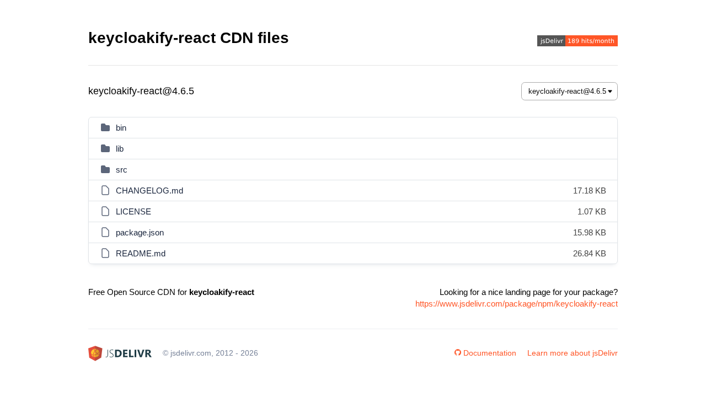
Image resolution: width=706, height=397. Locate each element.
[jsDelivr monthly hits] (577, 42)
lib (120, 148)
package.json (140, 232)
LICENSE (133, 211)
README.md (140, 253)
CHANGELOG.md (149, 190)
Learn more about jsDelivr (572, 352)
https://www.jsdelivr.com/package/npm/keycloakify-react (516, 303)
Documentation (489, 352)
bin (121, 127)
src (121, 169)
